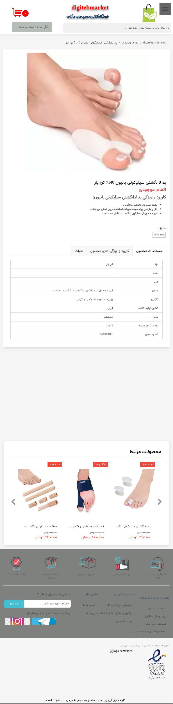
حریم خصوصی (124, 621)
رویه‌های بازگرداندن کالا (120, 605)
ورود (39, 27)
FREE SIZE (159, 235)
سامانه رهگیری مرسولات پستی (154, 631)
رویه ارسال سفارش (155, 616)
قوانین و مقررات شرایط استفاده (120, 613)
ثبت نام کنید (26, 27)
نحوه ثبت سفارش (156, 609)
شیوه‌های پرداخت (156, 624)
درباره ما (90, 613)
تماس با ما (89, 605)
